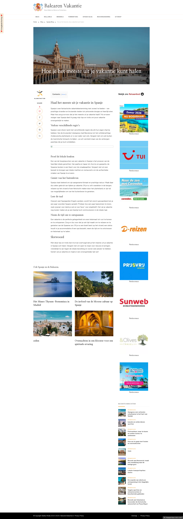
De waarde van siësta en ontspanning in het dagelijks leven (138, 482)
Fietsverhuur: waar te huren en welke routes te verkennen (138, 433)
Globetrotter (39, 98)
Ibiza (37, 17)
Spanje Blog (87, 17)
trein (129, 451)
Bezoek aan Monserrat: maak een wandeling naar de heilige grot (138, 463)
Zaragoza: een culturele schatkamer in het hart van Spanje (137, 414)
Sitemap (118, 17)
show (63, 94)
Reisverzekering (103, 17)
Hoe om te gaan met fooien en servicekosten (138, 443)
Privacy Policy (79, 516)
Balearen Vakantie (63, 6)
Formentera (73, 17)
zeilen (36, 341)
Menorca (60, 17)
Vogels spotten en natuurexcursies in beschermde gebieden (136, 492)
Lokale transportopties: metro (137, 472)
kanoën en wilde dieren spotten (136, 423)
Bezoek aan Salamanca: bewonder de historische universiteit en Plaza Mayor (138, 502)
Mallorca (48, 17)
